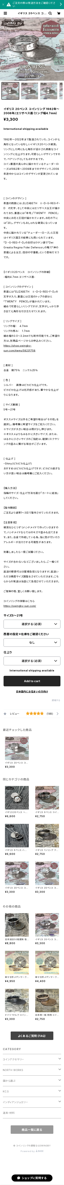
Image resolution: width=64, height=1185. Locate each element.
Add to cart (32, 681)
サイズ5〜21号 (13, 615)
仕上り (8, 652)
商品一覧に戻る (32, 1130)
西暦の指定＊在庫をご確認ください (26, 634)
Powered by (28, 1151)
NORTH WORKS (13, 1070)
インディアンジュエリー (15, 1102)
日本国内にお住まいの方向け (32, 691)
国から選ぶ (9, 1080)
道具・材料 (9, 1112)
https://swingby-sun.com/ (20, 605)
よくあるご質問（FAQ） (32, 1036)
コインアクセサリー (13, 1059)
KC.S (6, 1091)
